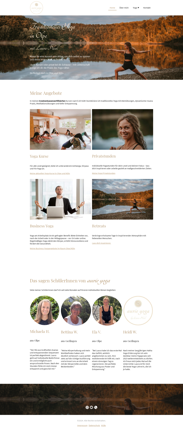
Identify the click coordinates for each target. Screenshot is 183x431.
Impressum (82, 425)
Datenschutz (94, 425)
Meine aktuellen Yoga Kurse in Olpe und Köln (50, 173)
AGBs (103, 425)
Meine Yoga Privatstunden (103, 173)
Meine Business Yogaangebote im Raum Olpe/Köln (52, 248)
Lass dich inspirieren (101, 243)
